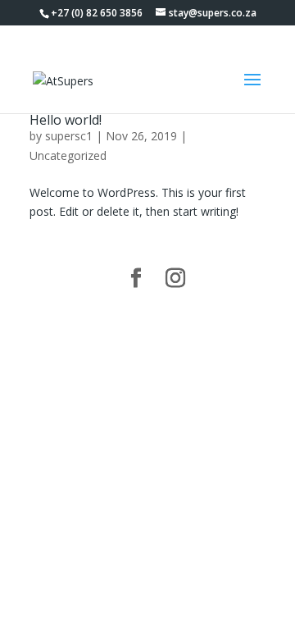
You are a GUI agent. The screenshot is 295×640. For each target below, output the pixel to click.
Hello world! (66, 120)
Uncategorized (68, 155)
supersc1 (69, 136)
